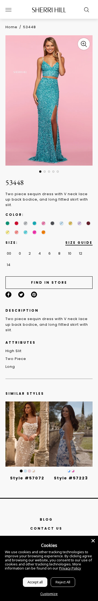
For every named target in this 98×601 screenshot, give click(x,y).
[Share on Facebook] (8, 295)
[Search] (85, 10)
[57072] (27, 434)
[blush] (29, 471)
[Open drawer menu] (8, 10)
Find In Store (49, 282)
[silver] (25, 223)
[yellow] (7, 232)
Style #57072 (27, 478)
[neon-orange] (43, 232)
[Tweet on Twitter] (21, 295)
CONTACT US (46, 528)
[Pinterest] (34, 295)
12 (80, 253)
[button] (40, 171)
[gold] (70, 223)
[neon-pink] (34, 232)
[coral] (16, 232)
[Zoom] (84, 44)
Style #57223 (71, 478)
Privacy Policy (70, 568)
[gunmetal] (52, 223)
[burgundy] (88, 223)
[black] (21, 471)
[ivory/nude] (33, 471)
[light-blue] (61, 223)
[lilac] (79, 223)
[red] (16, 223)
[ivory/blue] (69, 471)
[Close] (93, 540)
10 (69, 253)
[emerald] (7, 223)
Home (11, 27)
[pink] (43, 223)
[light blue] (25, 471)
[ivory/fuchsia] (73, 471)
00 (9, 253)
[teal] (34, 223)
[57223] (71, 434)
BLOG (46, 519)
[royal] (25, 232)
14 (8, 264)
